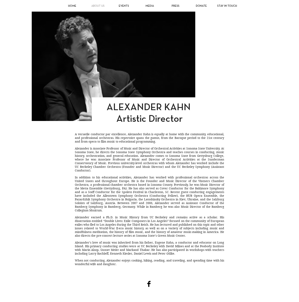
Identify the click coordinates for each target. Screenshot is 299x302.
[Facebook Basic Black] (149, 284)
